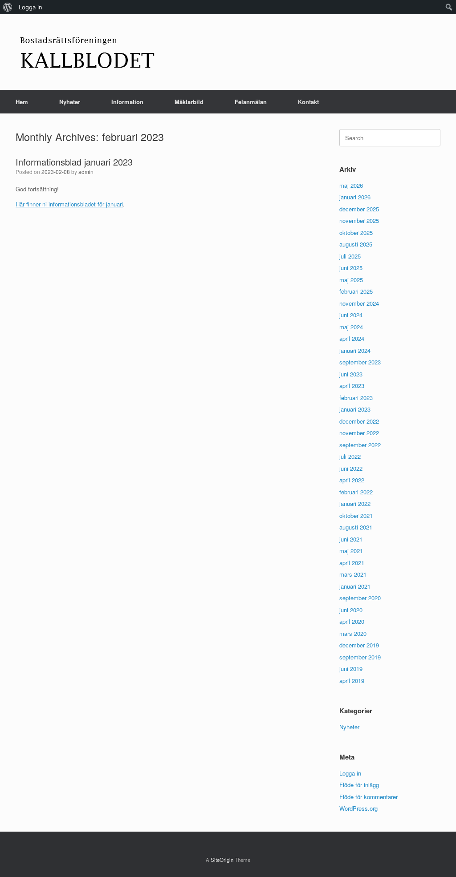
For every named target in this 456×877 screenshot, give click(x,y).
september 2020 (360, 598)
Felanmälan (251, 101)
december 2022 (359, 421)
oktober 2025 (356, 232)
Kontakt (308, 101)
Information (127, 101)
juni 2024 (350, 315)
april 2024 (351, 338)
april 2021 (351, 562)
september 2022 (360, 445)
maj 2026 (351, 185)
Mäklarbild (189, 101)
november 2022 (359, 432)
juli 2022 (350, 456)
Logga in (350, 773)
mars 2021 (352, 574)
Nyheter (69, 101)
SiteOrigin (222, 859)
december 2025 (359, 209)
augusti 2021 (355, 527)
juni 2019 (350, 668)
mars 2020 (352, 633)
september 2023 (360, 362)
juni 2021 (350, 539)
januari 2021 (354, 586)
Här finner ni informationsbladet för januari (69, 204)
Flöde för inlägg (359, 784)
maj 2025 (351, 279)
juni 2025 (350, 267)
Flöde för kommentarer (368, 796)
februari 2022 (356, 492)
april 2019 (351, 680)
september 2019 (360, 657)
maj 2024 (351, 327)
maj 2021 (351, 550)
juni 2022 (350, 468)
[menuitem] (8, 7)
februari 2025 (356, 291)
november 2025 (359, 220)
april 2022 (351, 480)
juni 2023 (350, 374)
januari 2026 (354, 197)
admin (86, 171)
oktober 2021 (356, 515)
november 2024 (359, 303)
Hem (22, 101)
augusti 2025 (355, 244)
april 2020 (351, 621)
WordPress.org (358, 808)
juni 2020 (350, 610)
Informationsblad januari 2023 (74, 161)
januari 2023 (354, 409)
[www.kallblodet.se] (87, 52)
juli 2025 (350, 256)
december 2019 (359, 645)
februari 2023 (356, 397)
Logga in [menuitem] (30, 7)
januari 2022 (354, 503)
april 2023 (351, 385)
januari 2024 (354, 350)
